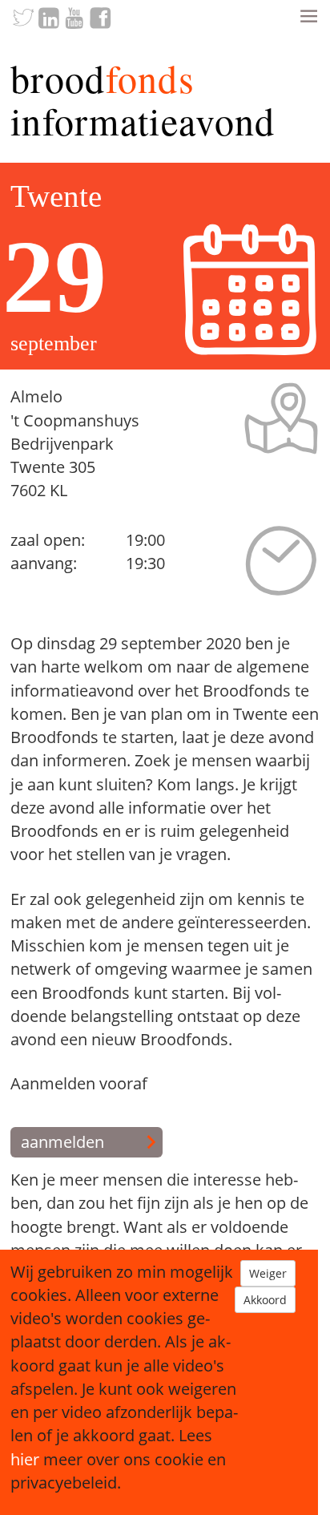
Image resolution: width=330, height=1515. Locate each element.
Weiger (268, 1273)
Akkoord (265, 1299)
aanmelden (62, 1142)
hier (24, 1459)
